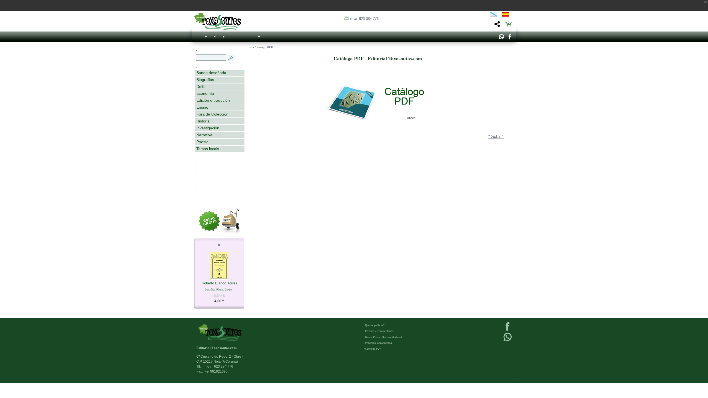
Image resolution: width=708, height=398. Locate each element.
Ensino (202, 107)
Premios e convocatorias (379, 331)
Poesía (202, 142)
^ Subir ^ (496, 136)
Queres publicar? (374, 325)
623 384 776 (364, 19)
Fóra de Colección (212, 114)
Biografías (205, 79)
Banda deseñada (211, 72)
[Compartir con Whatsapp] (501, 38)
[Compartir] (496, 25)
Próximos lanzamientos (378, 343)
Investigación (207, 128)
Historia (203, 121)
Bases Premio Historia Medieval (383, 337)
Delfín (201, 86)
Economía (205, 93)
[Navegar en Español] (507, 15)
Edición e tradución (213, 100)
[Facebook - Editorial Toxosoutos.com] (509, 38)
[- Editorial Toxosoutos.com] (217, 21)
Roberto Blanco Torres (219, 292)
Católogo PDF (264, 47)
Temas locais (207, 148)
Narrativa (204, 135)
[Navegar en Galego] (493, 15)
